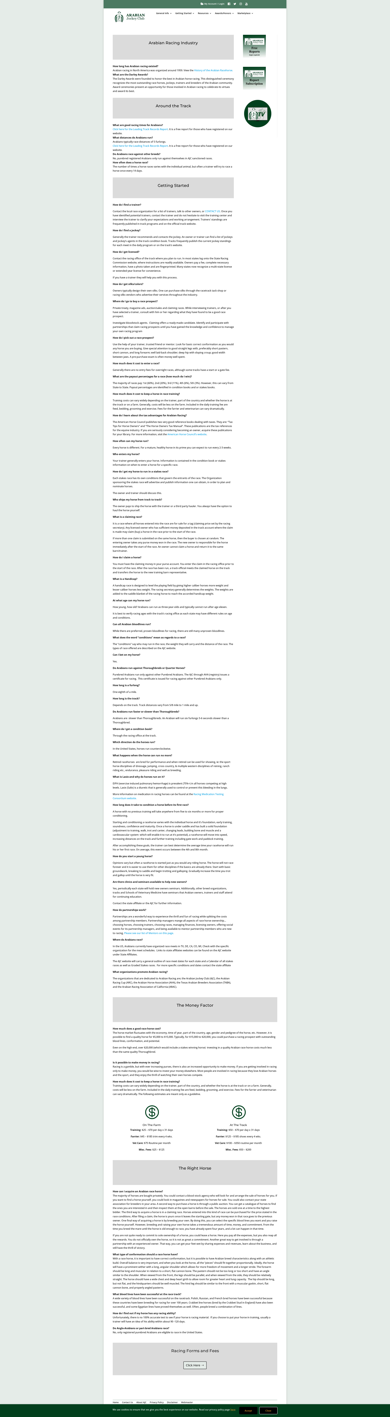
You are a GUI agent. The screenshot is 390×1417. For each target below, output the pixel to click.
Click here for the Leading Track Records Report (140, 129)
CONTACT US (212, 211)
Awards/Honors (223, 13)
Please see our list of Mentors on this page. (149, 933)
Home (116, 1402)
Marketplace (244, 13)
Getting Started (183, 13)
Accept (248, 1410)
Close (268, 1410)
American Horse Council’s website (186, 434)
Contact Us (127, 1402)
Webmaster (187, 1402)
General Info (162, 13)
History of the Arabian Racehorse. (213, 70)
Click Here (193, 1365)
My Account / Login (214, 4)
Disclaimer (172, 1402)
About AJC (141, 1402)
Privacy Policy (157, 1402)
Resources (203, 13)
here (233, 1409)
